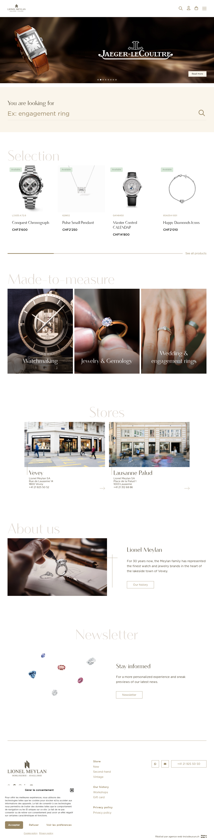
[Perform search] (202, 113)
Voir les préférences (59, 825)
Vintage (98, 776)
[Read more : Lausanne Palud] (149, 444)
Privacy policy (46, 833)
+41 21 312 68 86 (123, 487)
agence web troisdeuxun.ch (184, 836)
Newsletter (129, 694)
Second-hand (102, 771)
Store (97, 761)
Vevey (36, 473)
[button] (72, 790)
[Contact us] (165, 763)
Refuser (34, 825)
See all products (195, 253)
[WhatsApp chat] (155, 763)
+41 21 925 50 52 (39, 487)
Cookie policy (30, 833)
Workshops (100, 792)
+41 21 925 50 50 (188, 763)
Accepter (14, 825)
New (96, 766)
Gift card (99, 797)
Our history (140, 584)
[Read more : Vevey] (64, 444)
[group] (107, 50)
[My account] (188, 8)
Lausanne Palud (133, 473)
